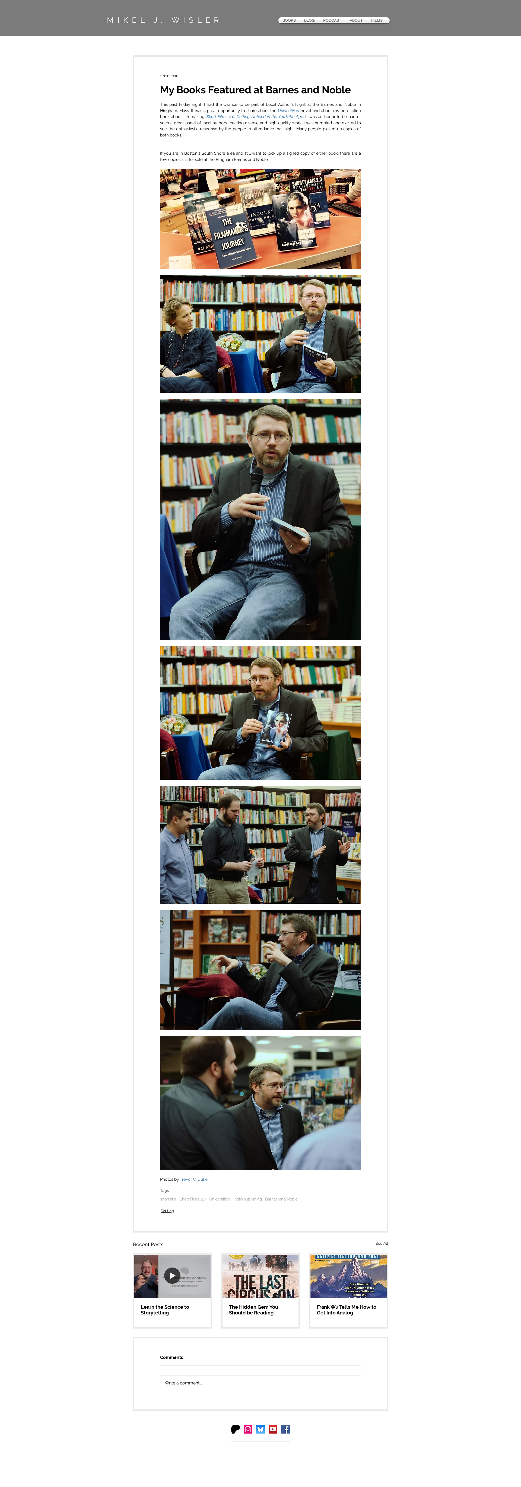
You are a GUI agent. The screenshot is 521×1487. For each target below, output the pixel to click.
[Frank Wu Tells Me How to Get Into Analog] (348, 1276)
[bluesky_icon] (260, 1429)
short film (168, 1199)
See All (382, 1243)
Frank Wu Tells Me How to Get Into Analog (346, 1310)
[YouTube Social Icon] (273, 1429)
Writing (167, 1211)
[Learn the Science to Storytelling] (172, 1276)
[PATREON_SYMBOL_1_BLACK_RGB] (235, 1429)
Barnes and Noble (281, 1199)
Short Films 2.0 (193, 1199)
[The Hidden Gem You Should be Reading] (261, 1276)
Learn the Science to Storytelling (165, 1310)
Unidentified (219, 1199)
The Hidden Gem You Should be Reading (253, 1310)
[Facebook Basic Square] (285, 1429)
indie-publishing (248, 1199)
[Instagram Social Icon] (248, 1429)
